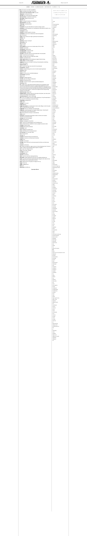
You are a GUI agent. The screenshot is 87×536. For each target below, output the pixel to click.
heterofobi (54, 210)
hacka (53, 32)
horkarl (21, 73)
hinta (53, 225)
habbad (53, 29)
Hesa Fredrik (54, 204)
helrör (53, 177)
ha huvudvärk (54, 25)
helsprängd (54, 181)
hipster (53, 228)
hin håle (53, 221)
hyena (21, 161)
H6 (52, 22)
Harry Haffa (54, 126)
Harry (53, 124)
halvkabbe (54, 83)
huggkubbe (22, 108)
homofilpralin (22, 49)
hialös (53, 212)
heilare (53, 163)
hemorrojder (54, 191)
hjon (21, 9)
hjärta (21, 21)
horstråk (21, 78)
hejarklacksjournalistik (56, 167)
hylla (21, 165)
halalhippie (54, 56)
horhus (21, 71)
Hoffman (21, 37)
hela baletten (54, 170)
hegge (53, 161)
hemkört (53, 185)
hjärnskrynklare (23, 16)
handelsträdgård (55, 106)
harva (53, 127)
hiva (53, 246)
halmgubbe (54, 71)
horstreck (22, 77)
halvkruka (54, 85)
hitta (53, 244)
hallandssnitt (54, 59)
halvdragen (54, 78)
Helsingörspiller (55, 178)
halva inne (54, 75)
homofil (21, 47)
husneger (22, 142)
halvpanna (54, 92)
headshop (54, 154)
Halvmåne (54, 88)
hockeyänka (22, 33)
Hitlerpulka (54, 241)
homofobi (22, 53)
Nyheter (32, 6)
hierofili (53, 214)
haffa (53, 37)
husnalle (21, 140)
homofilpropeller (23, 50)
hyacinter (22, 154)
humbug (21, 118)
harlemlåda (54, 122)
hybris (21, 156)
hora (21, 66)
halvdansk (54, 76)
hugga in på (22, 104)
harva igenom (54, 129)
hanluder (53, 112)
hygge (21, 162)
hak (53, 54)
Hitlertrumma (54, 242)
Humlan (21, 121)
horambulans (22, 67)
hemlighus (54, 187)
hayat (53, 146)
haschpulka (54, 130)
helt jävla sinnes (55, 183)
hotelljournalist (23, 93)
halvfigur (53, 79)
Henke (53, 194)
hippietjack (54, 227)
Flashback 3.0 (54, 6)
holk (20, 43)
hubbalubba (22, 100)
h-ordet (53, 21)
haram (53, 117)
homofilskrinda (23, 52)
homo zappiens (23, 46)
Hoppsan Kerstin (23, 64)
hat (52, 136)
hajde (53, 51)
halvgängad (54, 82)
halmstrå (53, 72)
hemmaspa (54, 190)
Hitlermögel (54, 239)
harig (53, 119)
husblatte (22, 138)
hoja (20, 39)
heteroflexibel (54, 208)
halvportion (54, 93)
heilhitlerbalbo (54, 164)
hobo (21, 25)
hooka (21, 56)
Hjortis (21, 11)
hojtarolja (22, 40)
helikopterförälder (55, 173)
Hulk (21, 112)
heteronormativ (55, 211)
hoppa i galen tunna (24, 59)
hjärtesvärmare (23, 22)
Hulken (21, 114)
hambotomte (54, 100)
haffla (53, 39)
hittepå (53, 245)
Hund (21, 123)
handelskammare (55, 105)
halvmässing (54, 89)
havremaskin (54, 141)
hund (21, 122)
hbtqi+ (53, 151)
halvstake (53, 99)
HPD (20, 97)
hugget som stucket (24, 106)
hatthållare (54, 139)
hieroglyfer (54, 215)
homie (21, 45)
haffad (53, 38)
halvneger (54, 90)
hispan (53, 231)
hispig (53, 232)
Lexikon (28, 6)
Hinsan (53, 224)
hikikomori (54, 218)
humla (21, 119)
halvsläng (54, 96)
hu (20, 98)
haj (52, 48)
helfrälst (53, 171)
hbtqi (53, 150)
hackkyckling (54, 35)
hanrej (53, 113)
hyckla (21, 158)
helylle (53, 184)
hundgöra (22, 125)
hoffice (21, 36)
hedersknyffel (54, 160)
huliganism (22, 110)
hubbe (21, 101)
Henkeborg (54, 195)
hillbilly (53, 219)
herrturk (53, 201)
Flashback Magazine (39, 6)
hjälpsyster (22, 14)
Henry (53, 197)
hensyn (53, 198)
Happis (53, 115)
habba (53, 28)
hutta (21, 150)
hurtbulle (22, 136)
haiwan (53, 46)
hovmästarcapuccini (24, 96)
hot (20, 84)
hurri (21, 133)
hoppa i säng (22, 60)
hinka (53, 222)
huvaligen (22, 151)
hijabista (53, 217)
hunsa (21, 130)
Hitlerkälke (54, 238)
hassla (53, 133)
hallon (53, 65)
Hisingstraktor (54, 229)
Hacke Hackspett (55, 34)
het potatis (54, 205)
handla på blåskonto (55, 107)
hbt (52, 147)
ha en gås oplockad (55, 24)
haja (53, 49)
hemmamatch (54, 188)
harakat (53, 116)
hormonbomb (22, 74)
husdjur (21, 139)
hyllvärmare (22, 167)
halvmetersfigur (55, 86)
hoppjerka (22, 62)
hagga (53, 45)
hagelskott (54, 42)
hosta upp (22, 83)
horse (21, 76)
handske (53, 109)
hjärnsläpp (22, 18)
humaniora (22, 115)
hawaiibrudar (54, 144)
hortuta (21, 80)
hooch (21, 55)
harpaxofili (54, 123)
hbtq (53, 149)
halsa (53, 73)
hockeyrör (22, 32)
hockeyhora (22, 28)
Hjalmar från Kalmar (55, 248)
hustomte (22, 144)
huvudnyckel (22, 153)
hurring (21, 135)
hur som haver (23, 132)
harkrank (53, 120)
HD (52, 153)
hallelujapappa (54, 62)
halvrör (53, 95)
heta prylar (54, 207)
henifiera (53, 193)
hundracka (22, 128)
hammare (54, 102)
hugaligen (22, 103)
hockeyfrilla (22, 26)
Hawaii (53, 143)
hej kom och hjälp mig (56, 166)
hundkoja (22, 126)
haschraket (54, 132)
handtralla (54, 110)
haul (53, 140)
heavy (53, 156)
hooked (21, 57)
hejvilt (53, 168)
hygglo (21, 164)
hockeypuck (22, 30)
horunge (21, 81)
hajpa (53, 52)
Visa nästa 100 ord (35, 169)
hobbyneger (22, 24)
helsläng (53, 180)
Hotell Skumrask (23, 92)
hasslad (53, 134)
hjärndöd (21, 15)
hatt (53, 137)
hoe (20, 35)
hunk (21, 129)
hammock (54, 103)
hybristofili (22, 157)
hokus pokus (22, 42)
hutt (20, 148)
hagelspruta (54, 44)
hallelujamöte (54, 61)
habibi (53, 31)
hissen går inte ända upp (56, 234)
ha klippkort (54, 27)
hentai (53, 200)
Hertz (53, 202)
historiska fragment (55, 235)
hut (20, 146)
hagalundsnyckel (55, 41)
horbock (21, 68)
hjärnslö (21, 19)
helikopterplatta (55, 174)
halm (53, 69)
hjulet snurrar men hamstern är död (27, 12)
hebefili (53, 157)
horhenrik (22, 70)
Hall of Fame (54, 58)
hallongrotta (54, 66)
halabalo (53, 55)
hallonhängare (54, 68)
